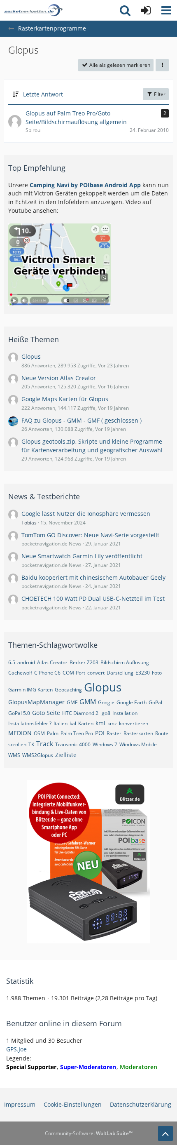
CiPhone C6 (47, 672)
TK (31, 744)
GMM (87, 701)
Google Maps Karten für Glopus (64, 399)
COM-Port (74, 672)
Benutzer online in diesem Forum (64, 1023)
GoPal (155, 702)
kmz (112, 723)
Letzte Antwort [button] (43, 94)
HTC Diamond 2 (80, 713)
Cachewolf (20, 672)
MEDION (20, 733)
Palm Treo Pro (77, 733)
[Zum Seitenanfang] (165, 1133)
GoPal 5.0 (19, 713)
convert (96, 672)
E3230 (142, 672)
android (26, 662)
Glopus (31, 356)
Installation (124, 713)
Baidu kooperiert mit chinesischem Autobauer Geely (93, 577)
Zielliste (66, 755)
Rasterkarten (138, 733)
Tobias (29, 522)
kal (73, 723)
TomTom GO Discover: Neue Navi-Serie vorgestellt (90, 535)
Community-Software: (89, 1133)
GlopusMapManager (36, 702)
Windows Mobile (138, 744)
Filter (159, 94)
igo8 (105, 713)
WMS (14, 755)
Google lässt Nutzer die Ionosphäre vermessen (85, 513)
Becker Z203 (84, 662)
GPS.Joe (16, 1049)
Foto (157, 672)
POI (100, 733)
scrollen (17, 744)
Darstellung (120, 672)
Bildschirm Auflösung (124, 662)
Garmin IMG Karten (30, 689)
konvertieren (133, 723)
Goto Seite (46, 713)
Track (44, 743)
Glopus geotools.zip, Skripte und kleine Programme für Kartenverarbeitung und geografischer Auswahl (92, 445)
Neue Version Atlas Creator (58, 378)
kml (100, 723)
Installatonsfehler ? (29, 723)
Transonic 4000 (73, 744)
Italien (61, 723)
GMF (72, 702)
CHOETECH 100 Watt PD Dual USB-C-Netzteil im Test (93, 598)
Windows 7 (105, 744)
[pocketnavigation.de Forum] (33, 10)
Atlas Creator (52, 662)
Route (161, 733)
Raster (114, 733)
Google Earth (131, 702)
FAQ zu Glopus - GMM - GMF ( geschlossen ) (81, 420)
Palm (52, 733)
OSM (39, 733)
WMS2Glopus (37, 755)
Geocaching (68, 689)
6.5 (11, 662)
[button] (166, 10)
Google (106, 702)
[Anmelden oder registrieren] (145, 10)
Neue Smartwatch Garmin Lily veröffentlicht (81, 556)
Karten (85, 723)
